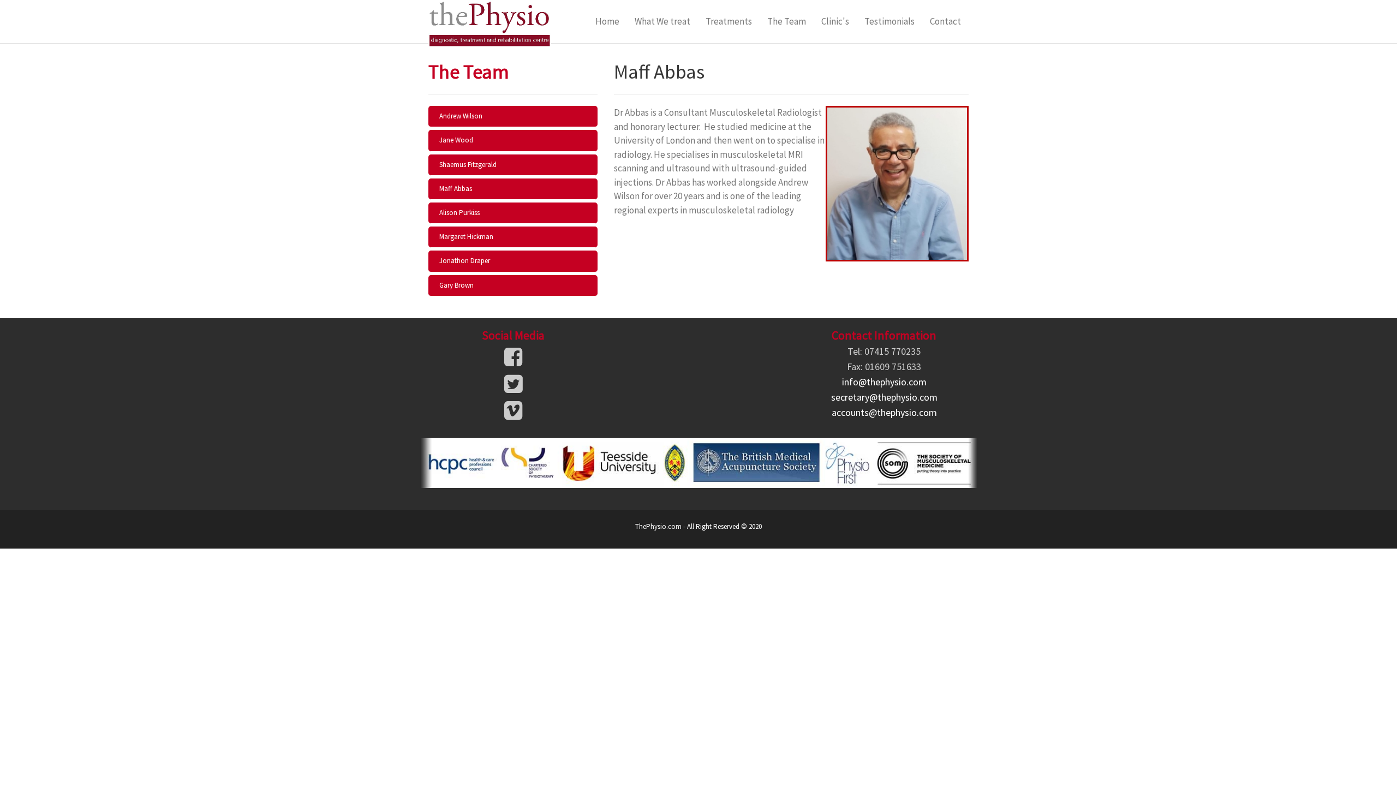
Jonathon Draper (464, 260)
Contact (945, 21)
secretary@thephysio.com (884, 397)
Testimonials (889, 21)
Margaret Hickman (466, 236)
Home (607, 21)
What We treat (662, 21)
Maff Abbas (455, 188)
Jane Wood (456, 140)
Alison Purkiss (459, 212)
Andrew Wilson (460, 116)
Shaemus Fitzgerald (468, 164)
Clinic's (835, 21)
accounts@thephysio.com (884, 412)
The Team (786, 21)
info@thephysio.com (884, 382)
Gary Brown (456, 285)
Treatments (729, 21)
